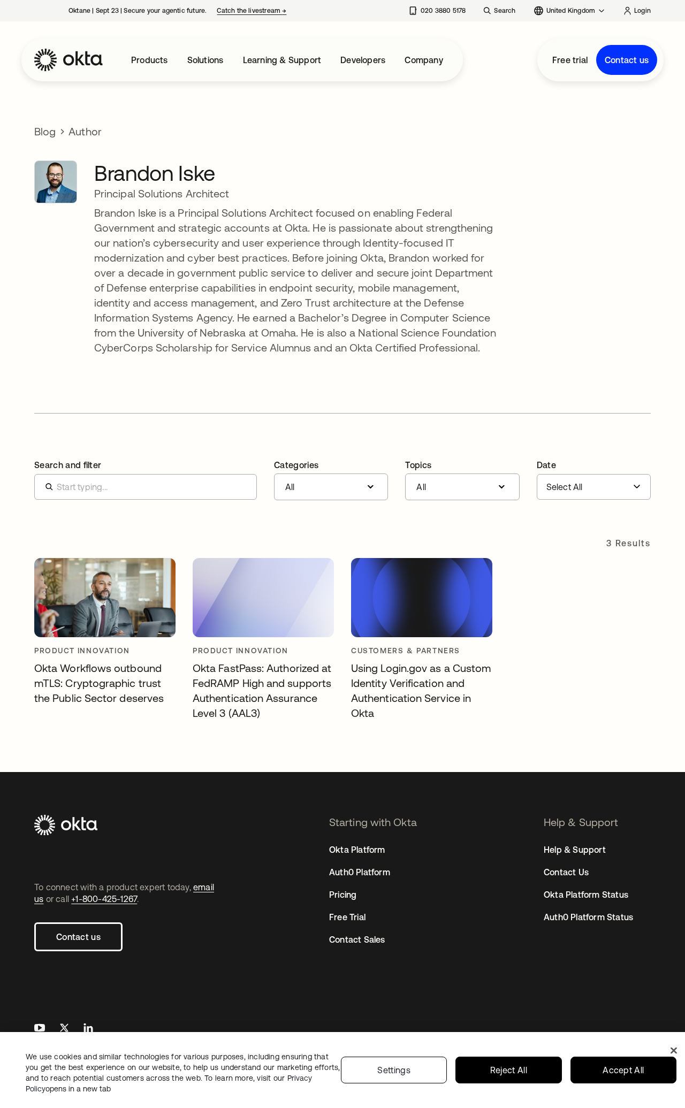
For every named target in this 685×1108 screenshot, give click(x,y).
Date (546, 465)
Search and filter (67, 465)
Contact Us (566, 872)
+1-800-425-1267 (104, 899)
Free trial (570, 60)
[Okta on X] (64, 1029)
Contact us (627, 60)
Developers (362, 60)
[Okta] (68, 60)
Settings (393, 1070)
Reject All (508, 1070)
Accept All (623, 1070)
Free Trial (347, 917)
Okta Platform (357, 849)
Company (424, 60)
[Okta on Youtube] (39, 1029)
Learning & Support (282, 60)
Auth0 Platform (359, 872)
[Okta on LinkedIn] (88, 1029)
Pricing (342, 894)
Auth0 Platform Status (588, 917)
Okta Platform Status (586, 894)
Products (149, 60)
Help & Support (575, 849)
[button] (331, 480)
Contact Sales (357, 939)
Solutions (205, 60)
